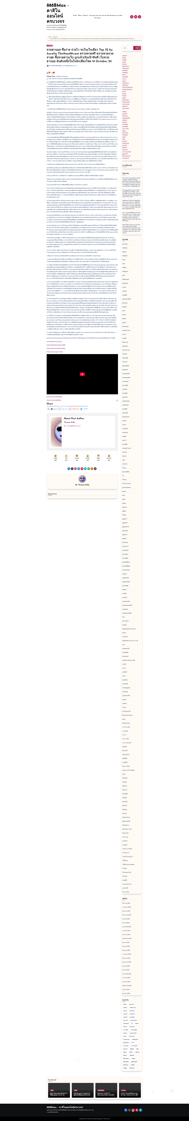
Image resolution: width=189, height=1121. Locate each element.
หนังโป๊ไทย (125, 85)
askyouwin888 (126, 299)
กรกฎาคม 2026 (126, 907)
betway (125, 1010)
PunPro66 (125, 542)
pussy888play (126, 566)
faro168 (124, 354)
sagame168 (125, 578)
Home (75, 15)
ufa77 (124, 668)
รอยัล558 (124, 762)
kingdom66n (125, 417)
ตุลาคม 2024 (125, 989)
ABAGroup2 (125, 279)
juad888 (124, 409)
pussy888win (134, 1029)
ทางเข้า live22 (126, 727)
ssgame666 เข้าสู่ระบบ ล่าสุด (130, 640)
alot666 (124, 291)
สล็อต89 (124, 797)
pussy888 (125, 76)
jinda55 (124, 60)
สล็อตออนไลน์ (126, 817)
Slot (123, 617)
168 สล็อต (125, 244)
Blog (79, 15)
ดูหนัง (123, 139)
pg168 (124, 57)
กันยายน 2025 (126, 946)
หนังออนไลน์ (125, 143)
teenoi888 (125, 652)
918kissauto (133, 1007)
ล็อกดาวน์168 (126, 766)
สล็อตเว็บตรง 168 (127, 829)
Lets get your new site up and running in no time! (105, 15)
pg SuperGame (126, 487)
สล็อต (105, 207)
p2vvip (124, 468)
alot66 (124, 287)
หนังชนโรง (125, 116)
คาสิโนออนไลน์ (126, 711)
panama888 (125, 471)
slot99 (124, 62)
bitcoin (124, 314)
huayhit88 (125, 381)
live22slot (125, 428)
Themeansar (106, 1118)
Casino (124, 334)
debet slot (125, 342)
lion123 (124, 420)
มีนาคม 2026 (126, 922)
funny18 (124, 362)
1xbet (123, 259)
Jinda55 (124, 389)
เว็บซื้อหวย (125, 860)
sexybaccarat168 (127, 605)
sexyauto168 (126, 601)
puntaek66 (125, 550)
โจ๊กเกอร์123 (125, 108)
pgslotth (124, 534)
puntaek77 (125, 554)
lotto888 (124, 444)
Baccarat (125, 303)
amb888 (124, 295)
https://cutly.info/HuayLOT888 (56, 348)
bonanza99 (125, 326)
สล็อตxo (124, 813)
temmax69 (125, 656)
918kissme (125, 271)
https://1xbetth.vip (127, 87)
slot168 (124, 625)
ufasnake (125, 691)
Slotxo (124, 632)
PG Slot (124, 479)
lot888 (124, 436)
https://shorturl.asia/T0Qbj (55, 351)
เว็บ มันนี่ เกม (125, 852)
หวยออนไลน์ (125, 158)
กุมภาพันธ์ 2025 (126, 974)
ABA (123, 275)
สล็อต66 (124, 64)
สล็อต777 (124, 790)
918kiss (124, 111)
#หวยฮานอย (74, 65)
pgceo (124, 503)
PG (123, 475)
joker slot (124, 106)
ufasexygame (126, 687)
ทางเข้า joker (125, 104)
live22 (124, 137)
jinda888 (125, 393)
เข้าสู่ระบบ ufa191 (127, 848)
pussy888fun (126, 562)
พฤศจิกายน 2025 (127, 938)
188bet (124, 252)
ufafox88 (125, 684)
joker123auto (126, 401)
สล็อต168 (124, 778)
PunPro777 (125, 546)
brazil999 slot (126, 330)
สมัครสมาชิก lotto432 (128, 770)
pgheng (124, 507)
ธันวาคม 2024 (126, 981)
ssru (123, 644)
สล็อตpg (124, 809)
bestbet (124, 307)
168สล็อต (124, 248)
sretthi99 (125, 636)
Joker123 (125, 397)
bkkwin (124, 318)
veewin (124, 699)
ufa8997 (124, 672)
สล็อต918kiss (126, 1058)
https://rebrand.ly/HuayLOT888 (56, 345)
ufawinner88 (126, 695)
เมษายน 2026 (126, 919)
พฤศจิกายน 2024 (127, 985)
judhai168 (125, 413)
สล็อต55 (124, 782)
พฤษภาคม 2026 (126, 915)
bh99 (123, 310)
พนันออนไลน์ (125, 754)
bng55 (124, 322)
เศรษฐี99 (124, 880)
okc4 (123, 460)
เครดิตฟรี (133, 1064)
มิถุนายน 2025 (126, 958)
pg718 (124, 491)
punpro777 (125, 154)
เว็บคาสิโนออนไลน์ (127, 856)
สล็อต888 (125, 70)
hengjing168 (125, 373)
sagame (124, 574)
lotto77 (124, 440)
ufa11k (124, 664)
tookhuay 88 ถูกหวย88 (128, 660)
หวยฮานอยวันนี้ (90, 137)
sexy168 (124, 597)
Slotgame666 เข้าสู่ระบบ (129, 629)
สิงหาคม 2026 (126, 903)
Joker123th (125, 405)
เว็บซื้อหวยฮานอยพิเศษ (128, 864)
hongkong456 (126, 377)
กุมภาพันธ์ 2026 (126, 926)
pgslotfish (125, 530)
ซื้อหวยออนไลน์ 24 (127, 715)
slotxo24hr (132, 1036)
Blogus (99, 1118)
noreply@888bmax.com (74, 426)
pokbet (124, 538)
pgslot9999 (125, 526)
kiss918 (124, 95)
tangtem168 (125, 648)
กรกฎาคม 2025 (126, 954)
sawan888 (125, 585)
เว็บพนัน (124, 868)
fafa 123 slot (126, 350)
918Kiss (124, 267)
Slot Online (125, 621)
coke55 (124, 338)
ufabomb (124, 680)
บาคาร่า (124, 78)
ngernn (124, 456)
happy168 (125, 369)
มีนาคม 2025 (126, 970)
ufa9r (124, 676)
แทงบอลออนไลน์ (126, 884)
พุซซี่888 (124, 758)
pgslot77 (124, 147)
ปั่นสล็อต (124, 746)
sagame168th (126, 118)
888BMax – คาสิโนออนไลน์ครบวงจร (65, 1107)
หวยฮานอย (49, 45)
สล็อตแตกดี (125, 833)
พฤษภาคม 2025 (126, 962)
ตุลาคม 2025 (125, 942)
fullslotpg (125, 135)
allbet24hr (125, 283)
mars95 (124, 452)
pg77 (123, 495)
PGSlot (124, 515)
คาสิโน (124, 707)
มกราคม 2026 (126, 930)
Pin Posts (97, 18)
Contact (85, 15)
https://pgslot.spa (127, 89)
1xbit (123, 263)
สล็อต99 (124, 805)
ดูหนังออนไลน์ (126, 102)
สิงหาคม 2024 (126, 993)
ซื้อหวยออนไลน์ (126, 156)
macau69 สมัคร (126, 448)
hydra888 (125, 385)
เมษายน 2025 (126, 966)
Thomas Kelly (54, 65)
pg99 (123, 499)
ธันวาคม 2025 (126, 934)
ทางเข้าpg (125, 731)
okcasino (124, 464)
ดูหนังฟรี (124, 122)
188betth (125, 256)
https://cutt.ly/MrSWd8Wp (54, 396)
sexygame (125, 609)
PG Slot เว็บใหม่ (126, 483)
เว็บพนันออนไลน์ (126, 872)
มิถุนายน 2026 (126, 911)
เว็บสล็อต (124, 876)
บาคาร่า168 (125, 128)
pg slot (124, 93)
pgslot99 (124, 523)
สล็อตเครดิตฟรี (126, 821)
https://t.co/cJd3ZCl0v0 (54, 400)
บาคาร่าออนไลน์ (126, 151)
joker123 (124, 55)
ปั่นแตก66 (125, 149)
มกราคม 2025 (126, 977)
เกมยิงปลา (125, 841)
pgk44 (124, 511)
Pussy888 (125, 558)
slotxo (124, 81)
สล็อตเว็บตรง (125, 66)
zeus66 (124, 703)
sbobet (124, 589)
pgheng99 (125, 132)
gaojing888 (125, 365)
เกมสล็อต (124, 845)
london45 (125, 432)
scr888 (124, 593)
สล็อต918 (124, 801)
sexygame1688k (127, 613)
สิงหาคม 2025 (126, 950)
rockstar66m (126, 570)
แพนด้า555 (125, 888)
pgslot (124, 74)
